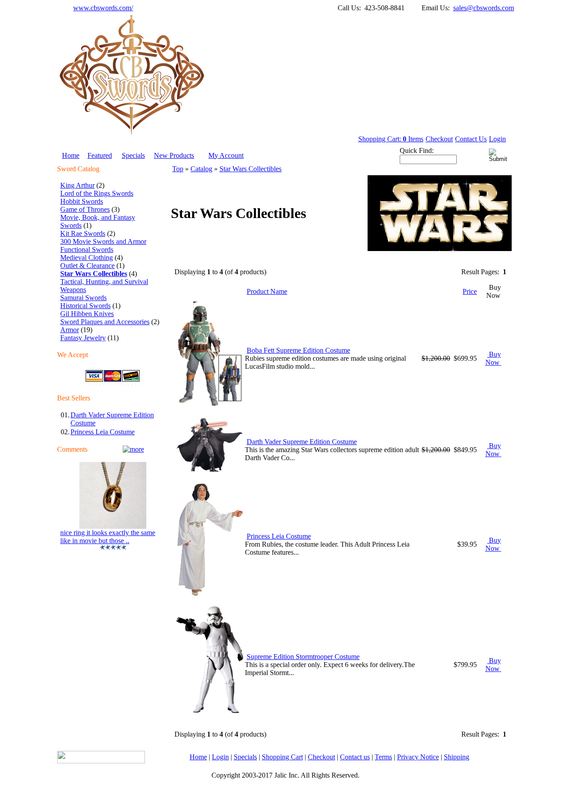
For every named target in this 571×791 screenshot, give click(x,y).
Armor (69, 330)
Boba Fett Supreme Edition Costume (298, 350)
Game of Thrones (85, 209)
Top (177, 169)
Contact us (355, 757)
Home (70, 155)
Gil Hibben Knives (87, 313)
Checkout (439, 139)
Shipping (456, 757)
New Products (174, 155)
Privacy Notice (418, 757)
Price (470, 291)
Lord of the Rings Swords (96, 193)
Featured (99, 155)
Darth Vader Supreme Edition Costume (302, 441)
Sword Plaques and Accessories (104, 321)
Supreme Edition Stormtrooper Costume (303, 656)
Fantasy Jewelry (83, 338)
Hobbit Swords (81, 201)
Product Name (267, 291)
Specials (133, 155)
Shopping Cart (282, 757)
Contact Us (471, 139)
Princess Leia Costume (102, 432)
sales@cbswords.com (483, 8)
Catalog (201, 169)
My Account (226, 155)
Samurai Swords (83, 297)
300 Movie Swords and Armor (103, 241)
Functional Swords (86, 249)
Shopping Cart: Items (390, 139)
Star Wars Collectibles (250, 169)
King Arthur (77, 185)
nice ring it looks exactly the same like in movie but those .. (107, 536)
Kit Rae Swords (82, 233)
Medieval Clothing (86, 257)
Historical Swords (85, 305)
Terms (383, 757)
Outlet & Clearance (87, 265)
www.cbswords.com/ (103, 8)
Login (497, 139)
